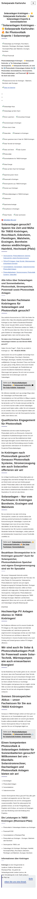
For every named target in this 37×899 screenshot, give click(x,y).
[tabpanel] (18, 162)
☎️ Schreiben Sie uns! (8, 220)
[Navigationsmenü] (33, 3)
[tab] (19, 94)
